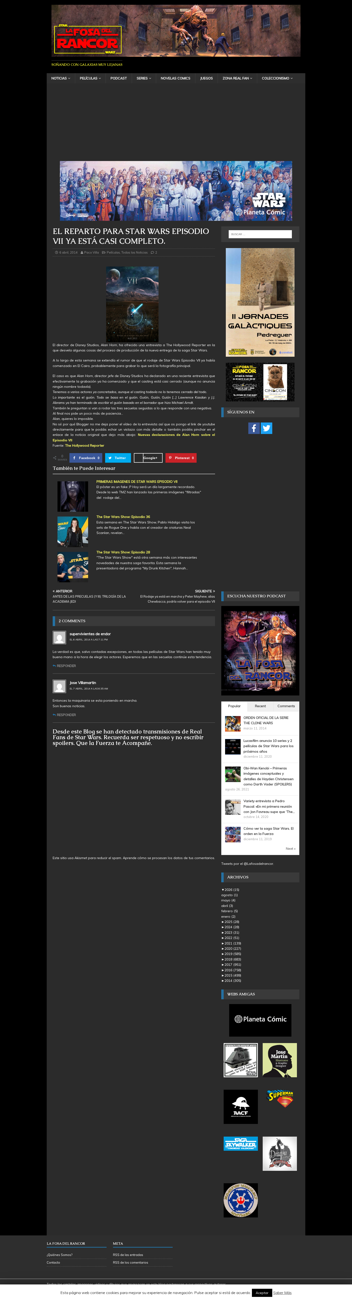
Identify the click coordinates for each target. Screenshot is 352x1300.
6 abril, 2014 (68, 252)
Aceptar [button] (262, 1293)
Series (142, 78)
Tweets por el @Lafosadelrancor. (247, 863)
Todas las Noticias (134, 252)
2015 (233, 975)
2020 (233, 948)
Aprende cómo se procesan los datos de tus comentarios (168, 858)
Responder (66, 666)
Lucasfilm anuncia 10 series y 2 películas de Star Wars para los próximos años (269, 746)
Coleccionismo (275, 78)
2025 (232, 922)
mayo (228, 900)
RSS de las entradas (128, 1255)
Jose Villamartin (83, 682)
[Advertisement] (176, 125)
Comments (286, 706)
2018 (233, 959)
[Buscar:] (260, 234)
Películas (88, 78)
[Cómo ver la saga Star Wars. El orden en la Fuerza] (233, 840)
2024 (232, 927)
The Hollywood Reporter (84, 445)
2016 (233, 970)
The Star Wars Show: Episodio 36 (123, 517)
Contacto (53, 1262)
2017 (233, 964)
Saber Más (282, 1292)
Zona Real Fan (236, 78)
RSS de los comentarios (130, 1262)
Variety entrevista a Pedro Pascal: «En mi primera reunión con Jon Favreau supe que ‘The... (269, 806)
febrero (229, 911)
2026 (232, 890)
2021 (233, 943)
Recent (260, 706)
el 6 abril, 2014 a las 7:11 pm (89, 639)
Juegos (206, 78)
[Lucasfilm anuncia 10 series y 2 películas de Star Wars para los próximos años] (233, 752)
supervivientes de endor (90, 633)
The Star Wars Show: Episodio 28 (123, 552)
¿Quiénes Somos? (59, 1255)
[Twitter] (266, 428)
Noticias (59, 78)
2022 (232, 938)
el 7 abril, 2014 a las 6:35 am (89, 688)
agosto (229, 895)
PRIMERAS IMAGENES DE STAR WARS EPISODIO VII (137, 481)
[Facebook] (254, 428)
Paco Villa (91, 252)
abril (227, 906)
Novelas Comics (175, 78)
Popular (234, 706)
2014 (233, 980)
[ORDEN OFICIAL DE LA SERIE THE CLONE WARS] (233, 729)
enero (228, 916)
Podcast (119, 78)
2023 (232, 932)
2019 (233, 954)
